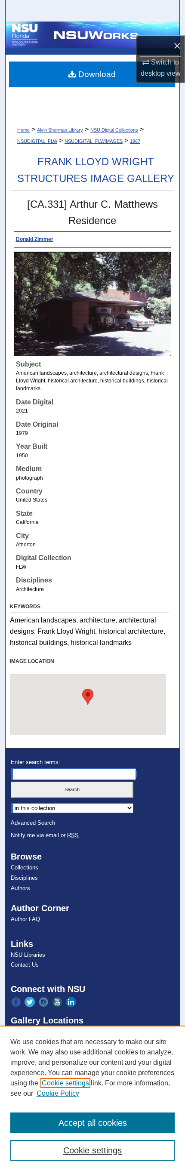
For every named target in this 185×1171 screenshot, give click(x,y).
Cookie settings (65, 1083)
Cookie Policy (58, 1093)
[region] (92, 1098)
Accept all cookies (93, 1123)
